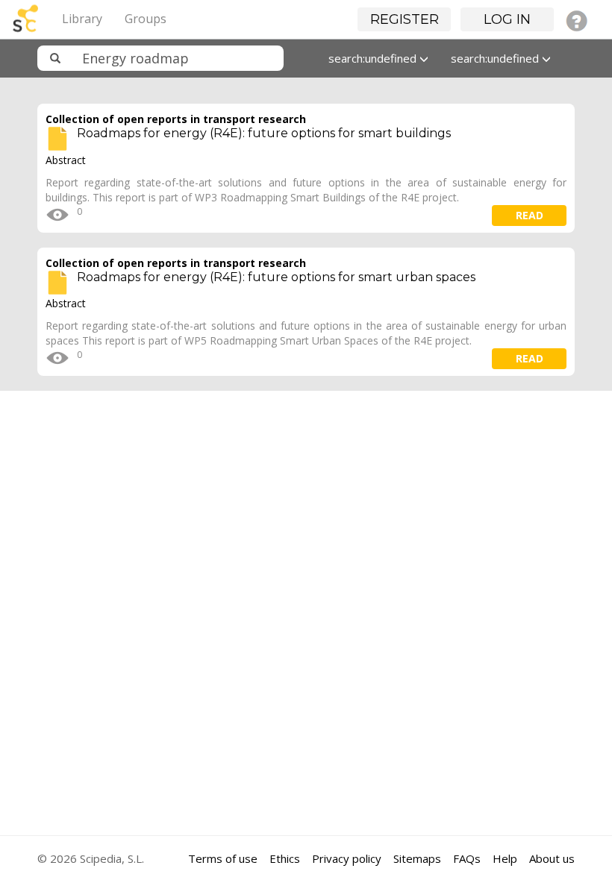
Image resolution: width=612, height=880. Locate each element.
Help (505, 858)
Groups (145, 18)
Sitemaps (417, 858)
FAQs (467, 858)
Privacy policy (346, 858)
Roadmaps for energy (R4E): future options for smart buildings (264, 133)
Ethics (284, 858)
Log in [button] (507, 19)
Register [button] (404, 19)
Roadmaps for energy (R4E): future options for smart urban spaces (276, 277)
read (529, 215)
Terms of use (222, 858)
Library (82, 18)
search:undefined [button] (373, 58)
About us (552, 858)
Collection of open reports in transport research (176, 119)
